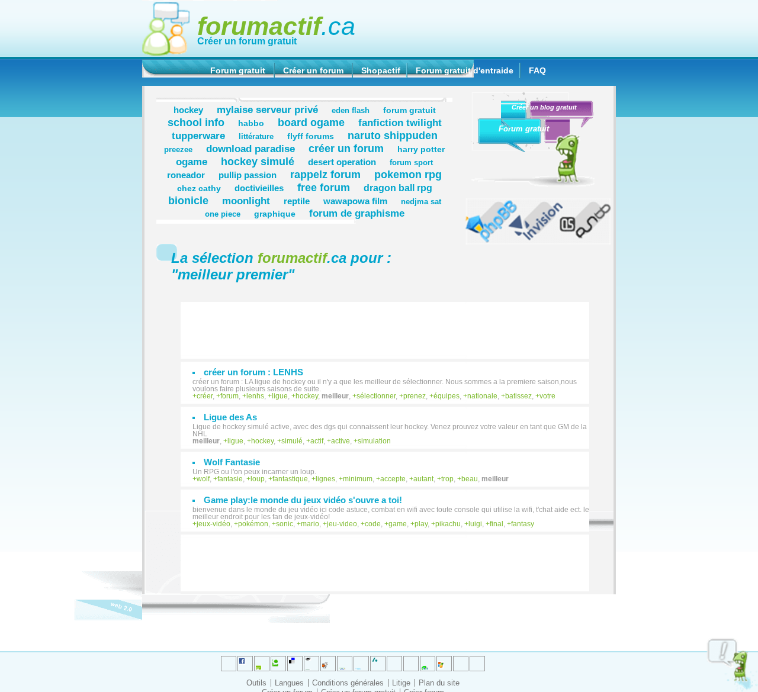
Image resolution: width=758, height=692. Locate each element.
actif (316, 441)
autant (423, 478)
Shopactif (380, 70)
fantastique (290, 478)
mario (310, 523)
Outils (256, 682)
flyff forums (310, 136)
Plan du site (439, 682)
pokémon (253, 523)
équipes (446, 396)
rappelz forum (325, 174)
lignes (325, 478)
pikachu (448, 523)
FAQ (537, 70)
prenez (414, 396)
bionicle (188, 200)
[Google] (311, 663)
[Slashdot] (361, 663)
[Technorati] (394, 663)
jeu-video (342, 523)
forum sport (411, 163)
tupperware (198, 135)
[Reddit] (278, 663)
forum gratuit (409, 110)
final (496, 523)
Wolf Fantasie (232, 462)
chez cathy (199, 188)
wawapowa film (355, 201)
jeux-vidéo (213, 523)
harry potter (421, 149)
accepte (393, 478)
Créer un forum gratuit (247, 41)
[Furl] (444, 663)
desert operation (342, 162)
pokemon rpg (408, 174)
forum (229, 396)
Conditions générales (348, 682)
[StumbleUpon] (411, 663)
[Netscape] (378, 663)
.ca (276, 26)
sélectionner (376, 396)
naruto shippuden (393, 135)
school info (196, 122)
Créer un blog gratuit (544, 107)
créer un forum (346, 148)
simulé (292, 441)
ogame (191, 162)
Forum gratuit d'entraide (464, 70)
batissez (518, 396)
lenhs (255, 396)
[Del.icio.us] (295, 663)
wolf (203, 478)
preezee (178, 150)
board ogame (311, 122)
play (421, 523)
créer (205, 396)
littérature (256, 137)
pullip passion (248, 175)
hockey (188, 110)
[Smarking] (477, 663)
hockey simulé (257, 161)
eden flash (351, 111)
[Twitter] (228, 663)
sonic (284, 523)
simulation (374, 441)
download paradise (250, 149)
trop (447, 478)
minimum (357, 478)
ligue (280, 396)
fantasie (230, 478)
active (340, 441)
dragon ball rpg (398, 187)
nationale (482, 396)
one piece (222, 214)
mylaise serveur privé (267, 109)
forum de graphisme (356, 213)
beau (469, 478)
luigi (475, 523)
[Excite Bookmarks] (245, 663)
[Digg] (261, 663)
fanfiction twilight (400, 122)
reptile (297, 201)
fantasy (522, 523)
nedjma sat (421, 202)
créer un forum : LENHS (253, 372)
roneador (186, 175)
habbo (251, 123)
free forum (323, 187)
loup (257, 478)
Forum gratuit (237, 70)
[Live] (328, 663)
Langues (289, 682)
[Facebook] (344, 663)
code (373, 523)
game (397, 523)
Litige (401, 682)
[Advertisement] (390, 324)
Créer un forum (313, 70)
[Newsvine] (427, 663)
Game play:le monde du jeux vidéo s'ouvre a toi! (303, 500)
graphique (275, 213)
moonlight (246, 201)
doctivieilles (259, 188)
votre (547, 396)
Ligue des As (230, 417)
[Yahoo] (460, 663)
